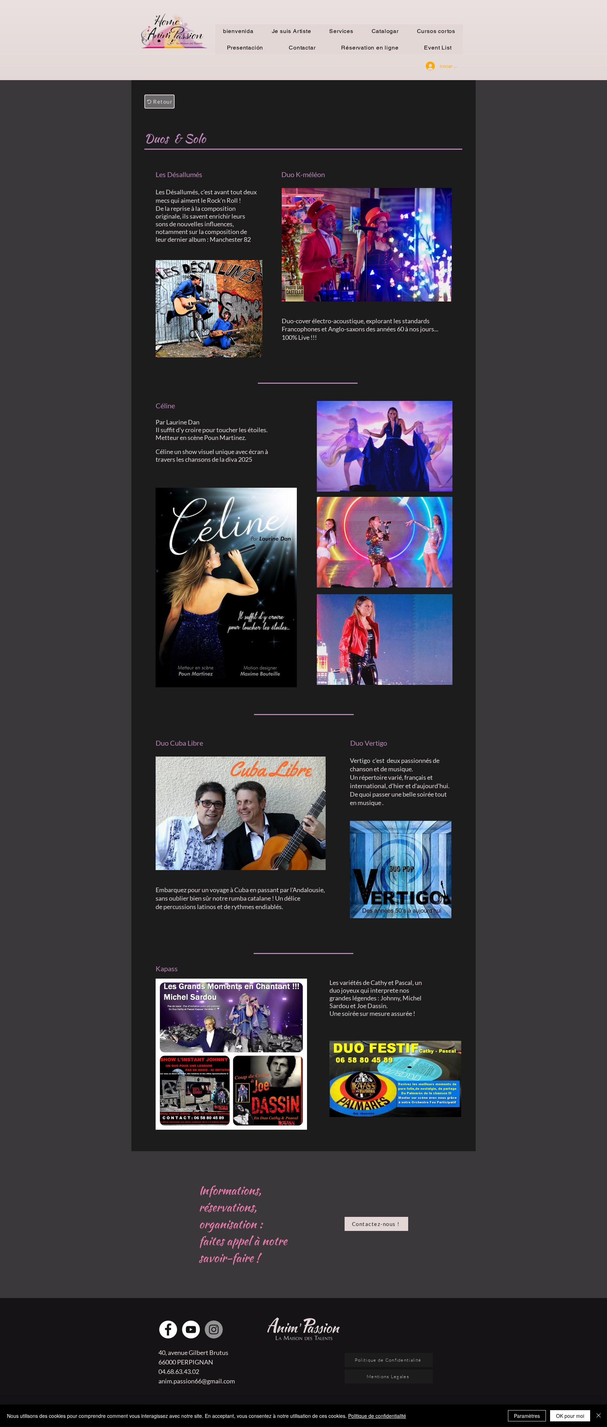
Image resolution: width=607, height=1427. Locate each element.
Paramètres (527, 1415)
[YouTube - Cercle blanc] (191, 1329)
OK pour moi (570, 1415)
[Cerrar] (598, 1415)
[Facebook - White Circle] (168, 1329)
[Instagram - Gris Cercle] (214, 1329)
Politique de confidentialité (377, 1415)
